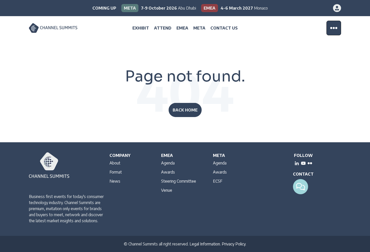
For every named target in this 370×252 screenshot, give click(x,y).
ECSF (217, 181)
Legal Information (205, 243)
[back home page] (60, 28)
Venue (166, 190)
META (199, 28)
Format (115, 172)
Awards (168, 172)
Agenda (168, 162)
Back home (185, 110)
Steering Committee (178, 181)
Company (119, 155)
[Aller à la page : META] (158, 8)
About (114, 162)
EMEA (182, 28)
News (114, 181)
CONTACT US (224, 28)
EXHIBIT (140, 28)
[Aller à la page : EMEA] (234, 8)
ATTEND (162, 28)
